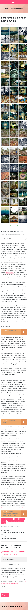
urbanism (21, 521)
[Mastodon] (22, 607)
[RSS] (2, 607)
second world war (12, 521)
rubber (4, 521)
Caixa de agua (19, 231)
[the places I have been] (7, 607)
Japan (16, 519)
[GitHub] (15, 607)
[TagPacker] (17, 607)
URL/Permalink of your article (9, 587)
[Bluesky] (13, 607)
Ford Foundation (15, 487)
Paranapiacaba (10, 272)
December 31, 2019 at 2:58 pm (9, 554)
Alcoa (2, 508)
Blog (12, 24)
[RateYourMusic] (20, 607)
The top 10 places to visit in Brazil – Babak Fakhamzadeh (13, 552)
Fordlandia (10, 519)
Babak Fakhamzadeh (14, 8)
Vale (22, 508)
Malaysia (22, 519)
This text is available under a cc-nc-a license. (11, 526)
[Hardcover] (11, 607)
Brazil (4, 519)
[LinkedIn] (9, 607)
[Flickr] (4, 607)
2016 (8, 24)
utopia (4, 523)
